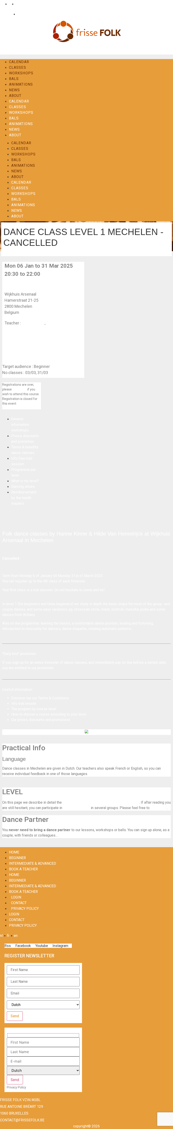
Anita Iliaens (57, 323)
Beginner (17, 858)
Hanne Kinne (33, 323)
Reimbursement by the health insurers (23, 498)
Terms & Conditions (53, 698)
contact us (19, 389)
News (14, 90)
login (16, 897)
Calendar (19, 62)
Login (7, 14)
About (15, 96)
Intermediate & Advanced (32, 863)
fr (9, 4)
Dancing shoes (23, 486)
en (17, 4)
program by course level (37, 709)
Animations (21, 84)
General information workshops (20, 424)
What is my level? (25, 481)
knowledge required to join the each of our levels (101, 802)
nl (2, 4)
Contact (22, 14)
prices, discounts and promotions (44, 720)
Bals (14, 79)
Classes (17, 67)
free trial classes (76, 808)
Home (14, 852)
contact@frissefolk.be (22, 1120)
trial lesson (27, 703)
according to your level (68, 714)
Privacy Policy (25, 908)
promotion (45, 668)
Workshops (21, 73)
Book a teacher (23, 869)
